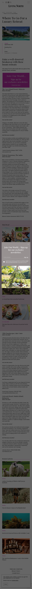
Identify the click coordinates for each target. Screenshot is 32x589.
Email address (6, 258)
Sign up (26, 257)
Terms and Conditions (14, 261)
